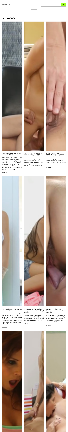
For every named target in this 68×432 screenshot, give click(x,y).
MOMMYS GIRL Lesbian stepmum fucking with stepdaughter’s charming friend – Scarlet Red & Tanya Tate (55, 310)
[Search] (63, 4)
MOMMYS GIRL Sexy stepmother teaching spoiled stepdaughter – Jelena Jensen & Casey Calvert (33, 154)
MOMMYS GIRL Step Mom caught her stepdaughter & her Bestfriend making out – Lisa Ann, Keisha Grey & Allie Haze (34, 310)
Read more (4, 172)
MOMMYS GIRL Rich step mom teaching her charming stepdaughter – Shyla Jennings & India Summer (56, 154)
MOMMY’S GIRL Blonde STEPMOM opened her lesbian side (11, 153)
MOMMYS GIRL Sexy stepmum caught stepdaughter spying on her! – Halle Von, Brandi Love (12, 309)
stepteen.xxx (6, 4)
